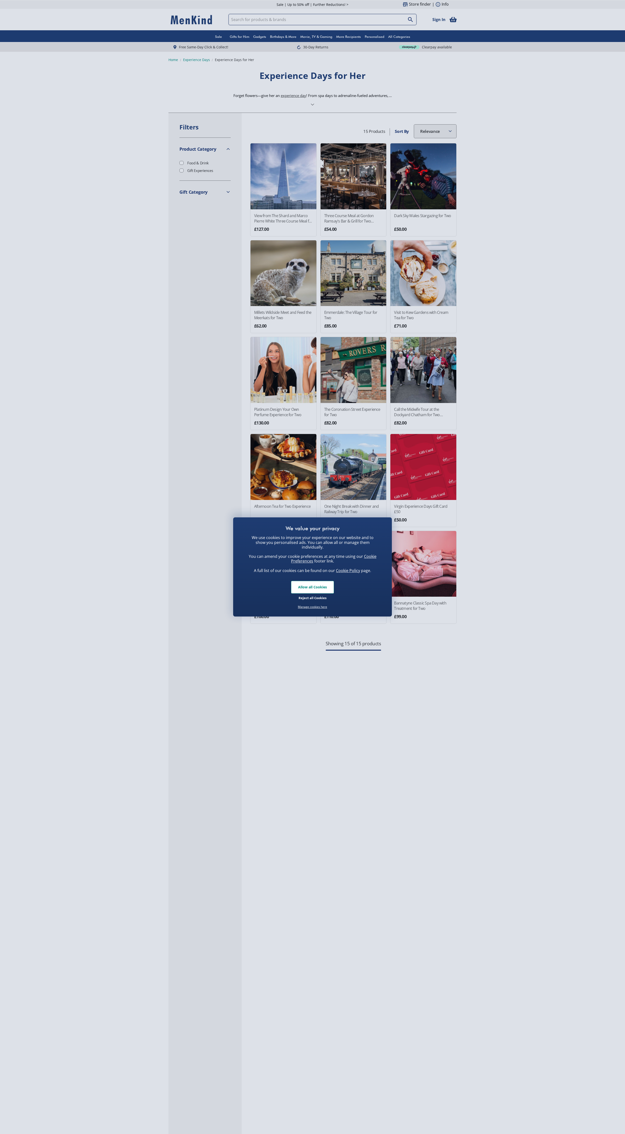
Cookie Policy (348, 570)
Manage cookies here (312, 607)
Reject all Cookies (312, 598)
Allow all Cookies (312, 587)
